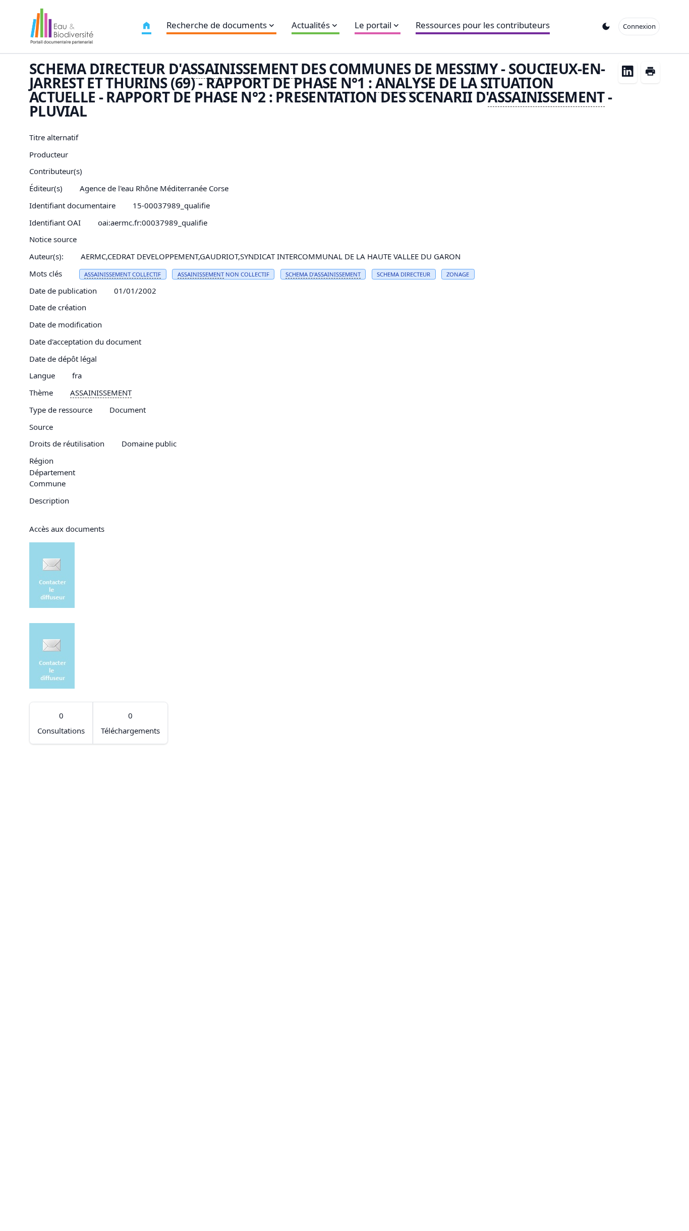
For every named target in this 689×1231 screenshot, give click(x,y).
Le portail (373, 25)
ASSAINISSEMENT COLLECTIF (122, 274)
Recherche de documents (216, 25)
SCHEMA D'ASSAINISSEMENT (323, 274)
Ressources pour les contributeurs (483, 25)
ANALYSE (405, 82)
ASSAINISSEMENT (239, 68)
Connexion (639, 26)
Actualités (311, 25)
